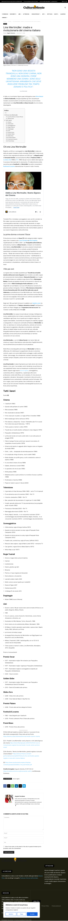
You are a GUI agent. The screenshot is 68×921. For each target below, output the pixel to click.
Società (9, 21)
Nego (21, 914)
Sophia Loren (36, 303)
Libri (9, 130)
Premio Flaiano (11, 137)
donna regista (24, 370)
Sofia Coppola (33, 240)
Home (4, 21)
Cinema (9, 122)
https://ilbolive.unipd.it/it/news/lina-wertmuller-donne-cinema (21, 736)
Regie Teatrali (11, 127)
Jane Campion (23, 240)
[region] (21, 910)
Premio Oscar (11, 132)
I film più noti (11, 118)
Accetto (32, 914)
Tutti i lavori (8, 120)
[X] (8, 786)
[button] (65, 7)
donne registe (16, 778)
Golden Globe (11, 134)
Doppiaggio (11, 129)
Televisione (10, 123)
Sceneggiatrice (11, 125)
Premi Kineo (11, 141)
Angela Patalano (11, 33)
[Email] (20, 786)
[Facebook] (5, 786)
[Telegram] (24, 786)
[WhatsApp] (12, 786)
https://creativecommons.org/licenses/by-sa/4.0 (17, 771)
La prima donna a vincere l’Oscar (15, 116)
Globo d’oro (10, 135)
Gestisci (11, 914)
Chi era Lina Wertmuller (11, 115)
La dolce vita (7, 160)
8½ (17, 160)
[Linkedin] (16, 786)
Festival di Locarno (12, 139)
